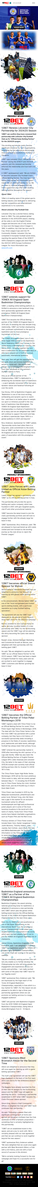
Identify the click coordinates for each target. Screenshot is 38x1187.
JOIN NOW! (19, 113)
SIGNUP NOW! (19, 27)
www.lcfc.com (7, 248)
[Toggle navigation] (33, 3)
